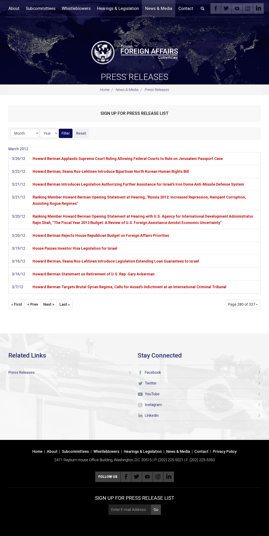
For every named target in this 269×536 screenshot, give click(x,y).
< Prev (32, 304)
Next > (48, 304)
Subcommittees (40, 8)
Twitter (226, 8)
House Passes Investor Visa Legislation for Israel (75, 248)
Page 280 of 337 (242, 304)
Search (202, 8)
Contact (185, 8)
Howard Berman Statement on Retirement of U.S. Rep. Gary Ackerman (93, 274)
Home (104, 89)
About (14, 8)
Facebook (215, 8)
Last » (64, 304)
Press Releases (134, 77)
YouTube (237, 8)
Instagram (248, 8)
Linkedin (258, 8)
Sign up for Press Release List (134, 113)
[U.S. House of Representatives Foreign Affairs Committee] (134, 52)
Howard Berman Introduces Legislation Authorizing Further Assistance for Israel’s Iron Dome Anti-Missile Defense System (138, 184)
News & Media (158, 8)
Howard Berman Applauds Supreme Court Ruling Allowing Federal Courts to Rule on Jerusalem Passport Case (128, 158)
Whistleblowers (76, 8)
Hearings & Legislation (118, 8)
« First (16, 304)
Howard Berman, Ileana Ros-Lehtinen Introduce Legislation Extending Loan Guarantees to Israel (116, 261)
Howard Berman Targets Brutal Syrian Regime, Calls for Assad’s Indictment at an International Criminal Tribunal (129, 287)
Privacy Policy (225, 451)
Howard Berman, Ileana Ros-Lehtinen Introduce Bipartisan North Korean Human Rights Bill (111, 171)
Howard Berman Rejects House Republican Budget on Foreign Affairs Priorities (101, 235)
